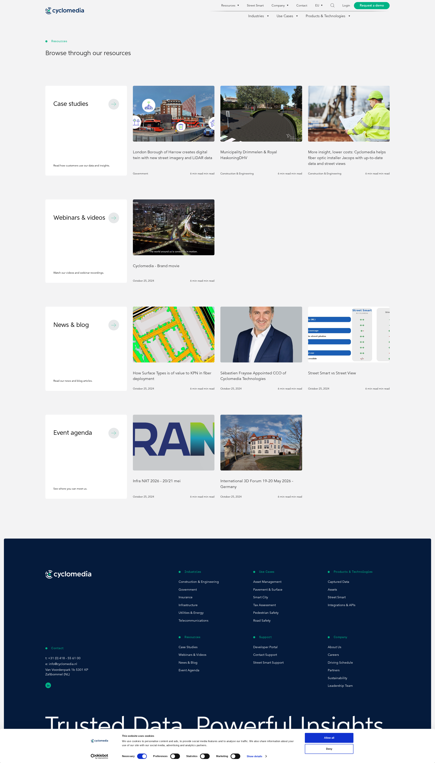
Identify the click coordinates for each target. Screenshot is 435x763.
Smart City (260, 597)
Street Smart (255, 5)
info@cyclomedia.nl (63, 664)
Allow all (329, 737)
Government (188, 589)
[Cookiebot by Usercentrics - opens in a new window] (99, 756)
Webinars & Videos (192, 655)
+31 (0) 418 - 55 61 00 (64, 658)
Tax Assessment (264, 605)
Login (346, 5)
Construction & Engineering (199, 582)
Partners (334, 670)
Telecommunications (193, 620)
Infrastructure (188, 605)
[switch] (175, 756)
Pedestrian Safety (266, 613)
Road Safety (262, 620)
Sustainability (337, 678)
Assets (332, 589)
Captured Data (338, 582)
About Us (334, 647)
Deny (329, 749)
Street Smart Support (268, 662)
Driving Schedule (340, 662)
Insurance (186, 597)
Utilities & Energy (191, 613)
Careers (333, 655)
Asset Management (267, 582)
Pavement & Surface (267, 589)
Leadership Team (340, 686)
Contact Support (265, 655)
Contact (301, 5)
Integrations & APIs (341, 605)
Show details (254, 756)
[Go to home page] (64, 10)
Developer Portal (265, 647)
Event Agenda (189, 670)
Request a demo (372, 5)
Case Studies (188, 647)
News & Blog (188, 662)
